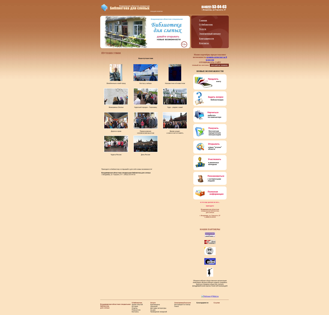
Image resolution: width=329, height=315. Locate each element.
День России (145, 155)
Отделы (135, 308)
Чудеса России (116, 155)
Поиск (176, 306)
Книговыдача (155, 304)
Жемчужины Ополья (116, 107)
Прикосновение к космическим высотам (145, 132)
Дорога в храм (116, 131)
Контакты (135, 312)
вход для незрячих (156, 11)
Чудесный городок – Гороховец (145, 107)
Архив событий (137, 304)
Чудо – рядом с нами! (175, 107)
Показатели (136, 310)
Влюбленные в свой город (116, 83)
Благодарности (202, 303)
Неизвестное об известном (175, 83)
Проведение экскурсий (158, 312)
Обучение (154, 306)
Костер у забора (146, 83)
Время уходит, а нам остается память (175, 132)
